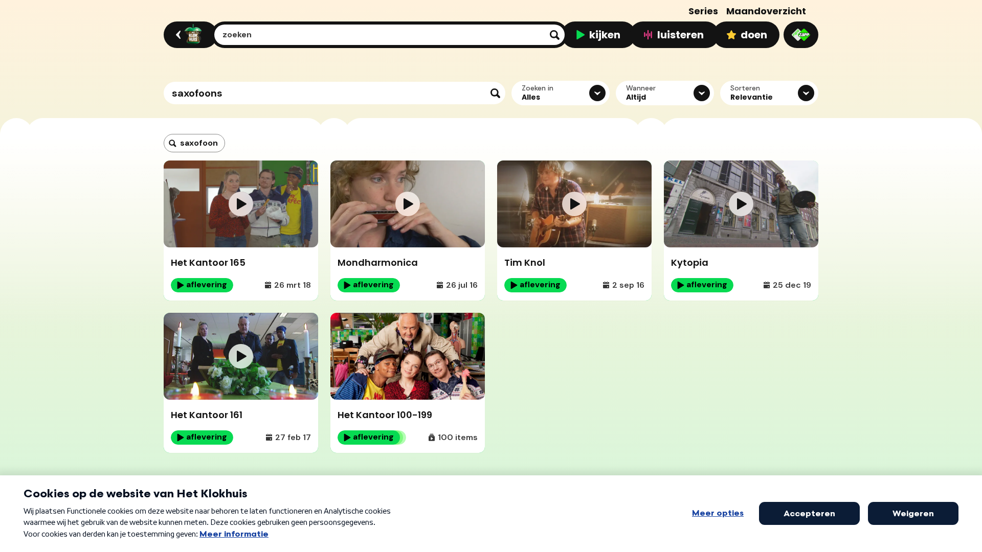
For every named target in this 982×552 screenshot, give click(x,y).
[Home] (189, 34)
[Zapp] (801, 34)
